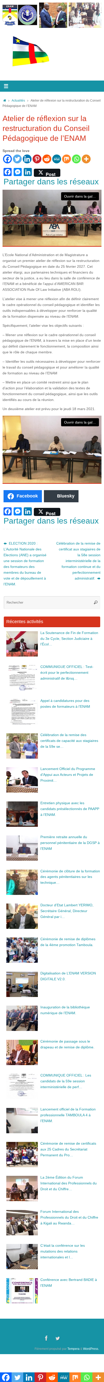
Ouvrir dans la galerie (81, 196)
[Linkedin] (27, 159)
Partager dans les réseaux (51, 182)
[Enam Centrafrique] (46, 1338)
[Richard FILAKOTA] (57, 1338)
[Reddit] (46, 159)
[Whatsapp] (76, 159)
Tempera (73, 1349)
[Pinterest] (37, 159)
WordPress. (91, 1349)
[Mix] (66, 159)
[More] (86, 159)
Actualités (18, 100)
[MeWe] (56, 159)
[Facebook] (7, 159)
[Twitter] (17, 159)
